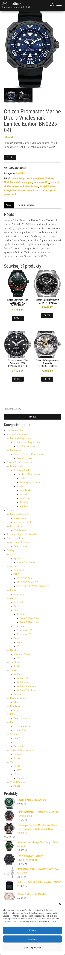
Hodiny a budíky (15, 430)
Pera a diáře (16, 526)
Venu (16, 638)
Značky (10, 550)
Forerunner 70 (24, 634)
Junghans (15, 662)
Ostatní (10, 510)
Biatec (13, 590)
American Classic (22, 654)
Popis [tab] (9, 205)
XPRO (16, 574)
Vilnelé (16, 786)
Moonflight (18, 570)
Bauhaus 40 (23, 682)
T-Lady (16, 766)
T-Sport (17, 774)
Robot (13, 722)
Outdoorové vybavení (20, 542)
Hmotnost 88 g (41, 182)
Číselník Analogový (22, 182)
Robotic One (19, 730)
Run (15, 742)
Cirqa (16, 606)
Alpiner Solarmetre (26, 562)
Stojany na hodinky (22, 522)
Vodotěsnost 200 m (37, 190)
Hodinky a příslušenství (28, 474)
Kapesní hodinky (21, 718)
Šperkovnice (26, 506)
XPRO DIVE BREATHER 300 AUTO (33, 586)
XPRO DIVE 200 (24, 578)
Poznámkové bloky (26, 446)
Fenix (16, 610)
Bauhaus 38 (23, 678)
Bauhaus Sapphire (26, 690)
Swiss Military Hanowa (21, 750)
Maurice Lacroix (18, 698)
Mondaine (15, 706)
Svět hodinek (11, 4)
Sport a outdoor (15, 538)
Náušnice (24, 498)
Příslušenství (19, 530)
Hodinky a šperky (21, 470)
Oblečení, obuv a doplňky (19, 462)
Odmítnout (32, 939)
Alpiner (16, 558)
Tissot (13, 762)
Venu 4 (20, 642)
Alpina (13, 554)
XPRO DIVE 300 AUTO (27, 582)
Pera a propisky (24, 458)
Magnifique (18, 594)
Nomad (17, 758)
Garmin (13, 598)
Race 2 (16, 738)
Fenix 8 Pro (22, 614)
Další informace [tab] (26, 205)
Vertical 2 (18, 746)
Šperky (20, 486)
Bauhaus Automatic (26, 686)
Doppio (16, 710)
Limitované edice (21, 726)
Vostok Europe (17, 782)
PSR (19, 658)
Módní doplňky (17, 466)
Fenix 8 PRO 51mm (29, 622)
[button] (60, 904)
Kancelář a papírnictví (18, 434)
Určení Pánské (18, 190)
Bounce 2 (18, 602)
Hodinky (20, 173)
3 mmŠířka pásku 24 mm (24, 178)
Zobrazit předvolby (32, 947)
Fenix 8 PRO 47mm (29, 618)
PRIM (12, 714)
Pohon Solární (30, 186)
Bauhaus (17, 674)
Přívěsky (24, 502)
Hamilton (14, 650)
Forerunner (19, 626)
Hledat (32, 416)
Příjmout (32, 930)
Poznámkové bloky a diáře (26, 442)
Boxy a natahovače (19, 514)
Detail (10, 157)
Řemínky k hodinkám (30, 482)
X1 (18, 646)
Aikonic (17, 702)
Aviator (13, 566)
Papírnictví (15, 450)
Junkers (14, 670)
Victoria (17, 694)
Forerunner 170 (24, 630)
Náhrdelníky (25, 490)
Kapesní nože (20, 546)
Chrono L (21, 778)
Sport (16, 666)
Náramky (24, 494)
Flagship (17, 754)
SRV (19, 770)
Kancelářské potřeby (20, 438)
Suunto (14, 734)
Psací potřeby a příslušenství (28, 454)
